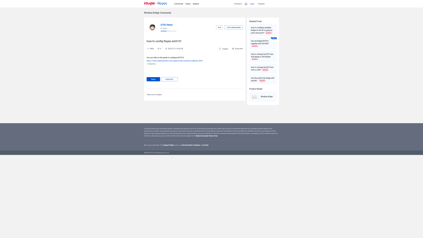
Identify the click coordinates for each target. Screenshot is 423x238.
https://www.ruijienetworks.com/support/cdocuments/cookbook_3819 (175, 61)
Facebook (196, 145)
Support (196, 3)
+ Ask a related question (233, 27)
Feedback (238, 3)
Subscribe (239, 48)
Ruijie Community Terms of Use (206, 136)
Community (178, 3)
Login (252, 3)
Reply (153, 79)
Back (219, 27)
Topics (188, 3)
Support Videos (168, 145)
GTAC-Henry (167, 24)
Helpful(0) (169, 79)
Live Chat (205, 145)
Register (261, 3)
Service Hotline (187, 145)
